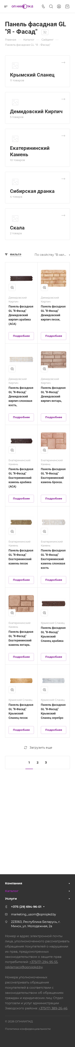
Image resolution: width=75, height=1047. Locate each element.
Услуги (11, 899)
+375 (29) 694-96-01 (26, 907)
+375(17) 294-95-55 (43, 962)
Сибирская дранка (32, 191)
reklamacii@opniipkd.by (23, 967)
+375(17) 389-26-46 (53, 1008)
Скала (17, 228)
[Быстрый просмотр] (12, 287)
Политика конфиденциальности (28, 1028)
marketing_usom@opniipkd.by (33, 914)
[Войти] (59, 6)
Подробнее (21, 335)
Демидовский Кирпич (36, 111)
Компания (13, 883)
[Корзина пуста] (67, 6)
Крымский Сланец (32, 75)
